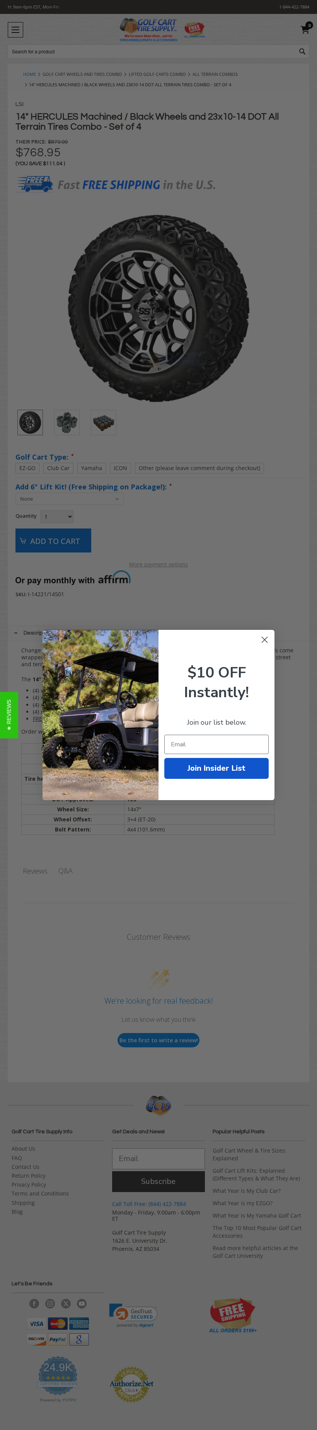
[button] (9, 715)
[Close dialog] (264, 640)
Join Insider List (216, 768)
